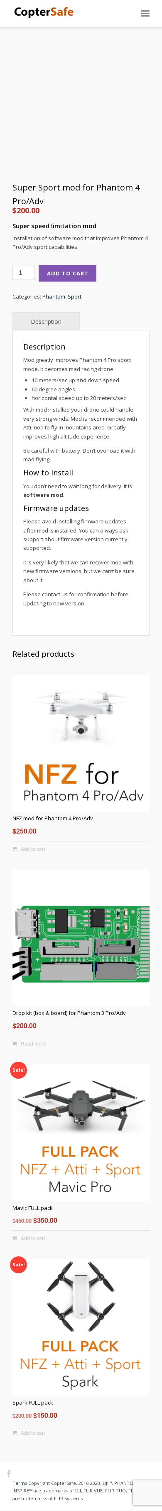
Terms (19, 1483)
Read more (33, 1043)
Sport (74, 296)
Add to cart (67, 273)
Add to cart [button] (33, 848)
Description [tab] (46, 321)
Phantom (53, 296)
